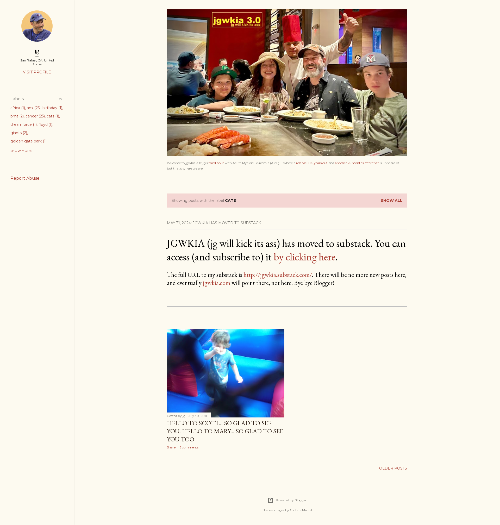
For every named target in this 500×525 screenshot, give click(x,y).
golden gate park (28, 141)
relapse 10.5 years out (312, 163)
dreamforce (23, 124)
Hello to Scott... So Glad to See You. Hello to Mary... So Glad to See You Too (225, 431)
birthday (51, 107)
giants (18, 132)
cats (52, 116)
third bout (216, 163)
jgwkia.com (216, 283)
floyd (45, 124)
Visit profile (37, 72)
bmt (16, 116)
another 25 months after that (357, 163)
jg (37, 50)
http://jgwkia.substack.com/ (277, 275)
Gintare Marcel (301, 510)
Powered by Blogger (291, 500)
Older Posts (393, 468)
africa (17, 107)
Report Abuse (25, 178)
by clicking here (304, 257)
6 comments (188, 447)
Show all (391, 200)
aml (33, 107)
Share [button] (171, 447)
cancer (35, 116)
